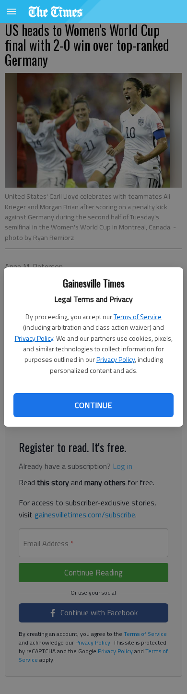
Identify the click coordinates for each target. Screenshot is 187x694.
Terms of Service (138, 316)
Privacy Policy (34, 338)
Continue (93, 405)
